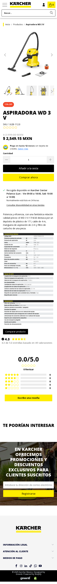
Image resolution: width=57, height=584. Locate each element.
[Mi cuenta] (43, 5)
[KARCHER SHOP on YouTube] (40, 566)
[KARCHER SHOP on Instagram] (21, 566)
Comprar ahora (28, 177)
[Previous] (5, 55)
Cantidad (8, 153)
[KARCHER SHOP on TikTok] (31, 566)
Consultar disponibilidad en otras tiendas (25, 205)
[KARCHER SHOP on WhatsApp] (35, 566)
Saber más (23, 148)
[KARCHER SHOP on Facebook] (16, 566)
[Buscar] (51, 12)
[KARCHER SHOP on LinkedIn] (26, 566)
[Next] (51, 55)
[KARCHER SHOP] (23, 5)
